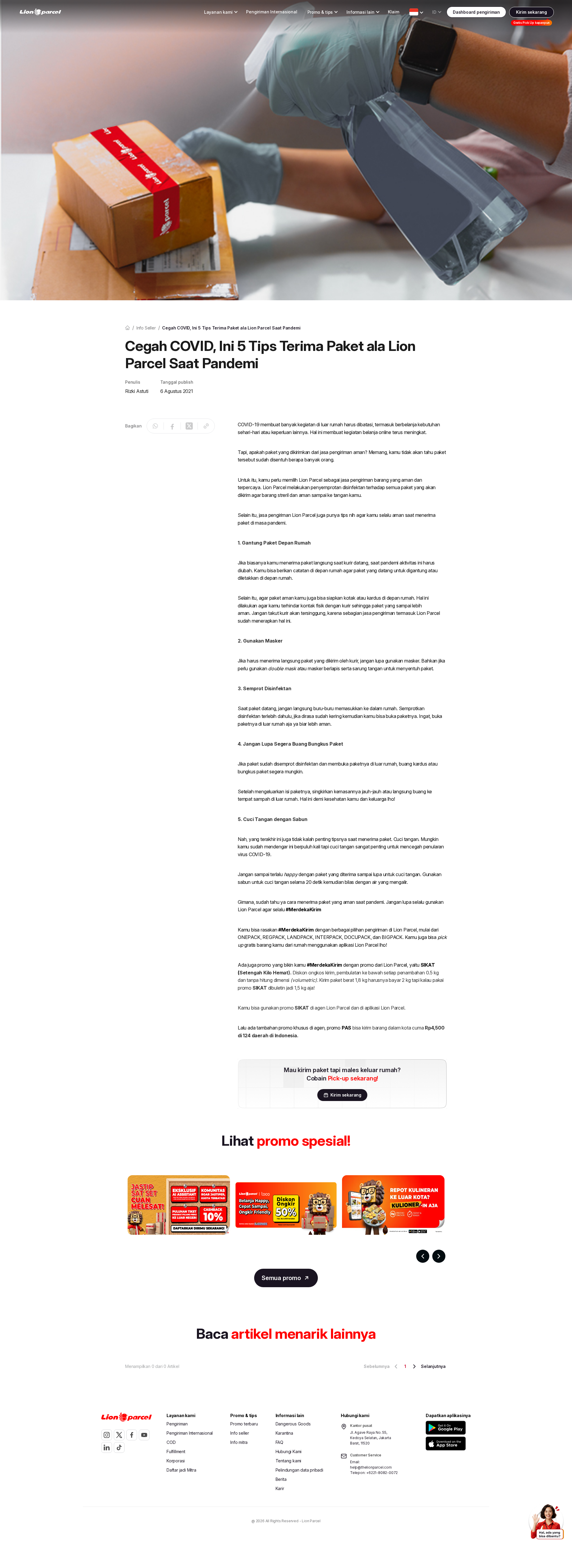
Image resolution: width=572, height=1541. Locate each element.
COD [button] (171, 1442)
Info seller (146, 327)
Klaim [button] (393, 11)
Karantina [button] (284, 1433)
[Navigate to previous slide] (422, 1256)
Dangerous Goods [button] (293, 1423)
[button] (447, 1428)
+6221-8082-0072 (382, 1472)
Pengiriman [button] (177, 1423)
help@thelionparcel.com (371, 1467)
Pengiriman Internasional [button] (271, 11)
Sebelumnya (376, 1366)
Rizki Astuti (136, 391)
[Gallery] (286, 1219)
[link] (40, 12)
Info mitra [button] (239, 1442)
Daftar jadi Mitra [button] (181, 1469)
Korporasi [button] (176, 1460)
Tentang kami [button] (288, 1460)
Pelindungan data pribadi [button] (299, 1469)
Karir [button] (280, 1488)
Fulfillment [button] (176, 1451)
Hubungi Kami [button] (289, 1451)
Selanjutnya (433, 1366)
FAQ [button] (279, 1442)
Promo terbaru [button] (244, 1423)
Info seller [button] (239, 1433)
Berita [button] (281, 1479)
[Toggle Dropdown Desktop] (414, 12)
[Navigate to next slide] (438, 1256)
